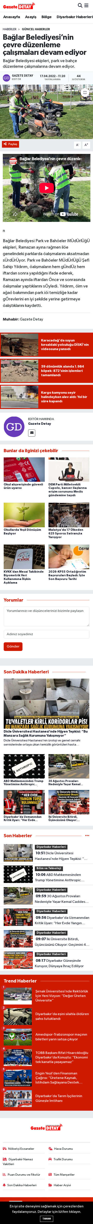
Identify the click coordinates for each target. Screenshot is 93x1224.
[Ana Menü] (86, 6)
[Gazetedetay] (19, 6)
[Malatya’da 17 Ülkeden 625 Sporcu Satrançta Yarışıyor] (69, 515)
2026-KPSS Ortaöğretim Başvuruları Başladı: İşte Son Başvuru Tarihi (67, 575)
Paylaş (12, 144)
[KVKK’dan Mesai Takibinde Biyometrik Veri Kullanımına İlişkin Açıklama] (24, 557)
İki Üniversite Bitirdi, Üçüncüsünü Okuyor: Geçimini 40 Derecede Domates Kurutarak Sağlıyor (61, 942)
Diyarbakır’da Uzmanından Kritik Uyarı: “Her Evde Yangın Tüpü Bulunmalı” (62, 921)
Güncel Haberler (36, 29)
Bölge (47, 17)
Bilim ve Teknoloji (49, 868)
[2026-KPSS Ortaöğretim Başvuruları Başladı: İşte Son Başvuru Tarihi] (69, 557)
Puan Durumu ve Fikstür (24, 1174)
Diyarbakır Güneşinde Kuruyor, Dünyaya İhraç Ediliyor (59, 963)
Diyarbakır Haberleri (75, 17)
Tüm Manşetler (64, 1174)
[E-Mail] (31, 433)
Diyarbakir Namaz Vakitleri (18, 1162)
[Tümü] (87, 836)
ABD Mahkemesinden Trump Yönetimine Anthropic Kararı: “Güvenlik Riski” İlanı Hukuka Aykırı (58, 878)
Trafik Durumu (63, 1159)
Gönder (13, 646)
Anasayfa (11, 17)
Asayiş (30, 17)
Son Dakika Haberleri (22, 1185)
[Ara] (80, 6)
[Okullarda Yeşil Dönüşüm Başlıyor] (24, 515)
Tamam (46, 1219)
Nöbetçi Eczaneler (21, 1148)
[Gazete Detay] (14, 426)
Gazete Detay (39, 423)
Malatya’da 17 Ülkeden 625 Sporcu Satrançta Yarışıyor (65, 533)
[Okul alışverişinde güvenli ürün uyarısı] (24, 469)
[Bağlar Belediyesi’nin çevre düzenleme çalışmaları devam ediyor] (46, 112)
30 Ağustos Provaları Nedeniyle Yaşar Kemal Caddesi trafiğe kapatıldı (60, 899)
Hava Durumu (63, 1148)
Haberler (9, 29)
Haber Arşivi (62, 1185)
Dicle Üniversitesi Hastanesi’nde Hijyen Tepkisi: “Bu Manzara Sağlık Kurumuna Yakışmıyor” (61, 856)
